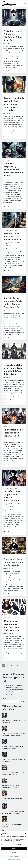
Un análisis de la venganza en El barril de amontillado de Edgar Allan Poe (12, 497)
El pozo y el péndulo (8, 28)
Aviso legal (18, 859)
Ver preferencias (14, 856)
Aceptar (14, 848)
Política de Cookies (11, 859)
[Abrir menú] (25, 3)
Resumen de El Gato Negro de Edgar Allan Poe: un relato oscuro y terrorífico (14, 104)
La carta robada (7, 295)
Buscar (4, 698)
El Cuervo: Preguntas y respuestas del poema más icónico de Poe (13, 169)
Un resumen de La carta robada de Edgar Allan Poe (13, 433)
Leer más (6, 70)
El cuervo (6, 94)
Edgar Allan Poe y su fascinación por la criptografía (13, 562)
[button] (26, 833)
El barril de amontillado (10, 230)
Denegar (14, 852)
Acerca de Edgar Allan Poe (10, 361)
